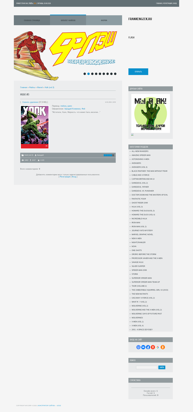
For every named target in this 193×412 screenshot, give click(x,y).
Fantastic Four (139, 199)
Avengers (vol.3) (139, 167)
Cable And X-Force (140, 175)
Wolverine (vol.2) (140, 306)
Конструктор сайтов (46, 405)
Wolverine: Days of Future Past (147, 314)
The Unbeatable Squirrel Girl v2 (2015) (150, 290)
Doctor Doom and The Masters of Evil (150, 195)
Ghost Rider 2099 (140, 203)
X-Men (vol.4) (138, 326)
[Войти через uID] (138, 347)
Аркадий (40, 155)
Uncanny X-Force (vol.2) (143, 298)
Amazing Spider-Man (141, 155)
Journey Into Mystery (142, 231)
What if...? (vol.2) (139, 302)
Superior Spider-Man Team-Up (146, 282)
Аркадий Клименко (72, 109)
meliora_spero (66, 106)
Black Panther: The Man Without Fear (149, 171)
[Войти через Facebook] (148, 347)
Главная (159, 3)
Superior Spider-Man (142, 278)
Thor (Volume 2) (139, 286)
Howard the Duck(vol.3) (143, 211)
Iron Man (136, 223)
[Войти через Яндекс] (153, 347)
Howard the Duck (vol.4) (143, 215)
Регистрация (167, 3)
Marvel (40, 87)
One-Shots (137, 250)
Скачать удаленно (30, 102)
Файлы (32, 87)
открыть (138, 72)
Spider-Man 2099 (139, 270)
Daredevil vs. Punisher (143, 191)
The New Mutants (140, 294)
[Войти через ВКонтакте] (143, 347)
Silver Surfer (138, 266)
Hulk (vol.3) (49, 87)
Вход (175, 3)
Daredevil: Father (140, 187)
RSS (35, 3)
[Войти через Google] (158, 347)
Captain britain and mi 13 (143, 179)
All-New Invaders (140, 151)
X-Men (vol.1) (138, 322)
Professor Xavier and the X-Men (147, 258)
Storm (135, 274)
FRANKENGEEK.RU (140, 19)
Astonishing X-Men (140, 159)
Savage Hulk (137, 262)
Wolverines (137, 318)
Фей (83, 109)
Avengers (136, 163)
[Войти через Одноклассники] (163, 347)
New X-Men (137, 238)
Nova (134, 246)
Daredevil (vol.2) (140, 183)
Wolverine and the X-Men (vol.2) (147, 310)
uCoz (59, 405)
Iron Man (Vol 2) (139, 227)
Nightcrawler (139, 242)
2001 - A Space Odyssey (142, 330)
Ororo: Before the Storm (144, 254)
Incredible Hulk (139, 219)
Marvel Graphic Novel (142, 235)
